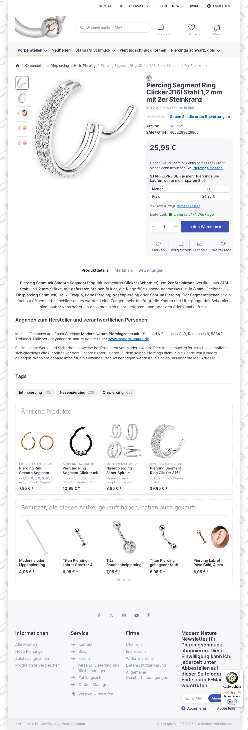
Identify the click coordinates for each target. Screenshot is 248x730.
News (176, 6)
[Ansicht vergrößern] (86, 128)
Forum (192, 6)
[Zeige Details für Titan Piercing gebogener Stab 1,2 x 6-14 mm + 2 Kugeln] (168, 537)
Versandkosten (188, 206)
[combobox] (114, 28)
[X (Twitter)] (111, 615)
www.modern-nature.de (128, 339)
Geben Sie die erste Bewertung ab (200, 116)
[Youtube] (136, 615)
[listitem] (86, 128)
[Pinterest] (149, 615)
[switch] (232, 702)
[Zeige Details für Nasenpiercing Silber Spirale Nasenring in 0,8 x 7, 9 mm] (124, 441)
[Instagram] (124, 615)
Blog (162, 6)
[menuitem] (32, 50)
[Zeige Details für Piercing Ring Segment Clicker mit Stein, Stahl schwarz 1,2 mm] (81, 441)
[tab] (95, 270)
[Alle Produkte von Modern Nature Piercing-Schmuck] (149, 78)
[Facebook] (99, 615)
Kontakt (106, 6)
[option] (22, 82)
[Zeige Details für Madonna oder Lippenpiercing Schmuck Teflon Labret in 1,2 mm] (37, 537)
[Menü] (240, 672)
